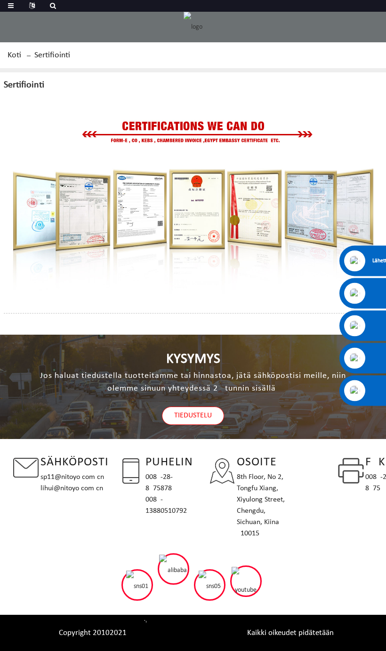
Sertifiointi (52, 55)
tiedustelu (193, 415)
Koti (14, 55)
